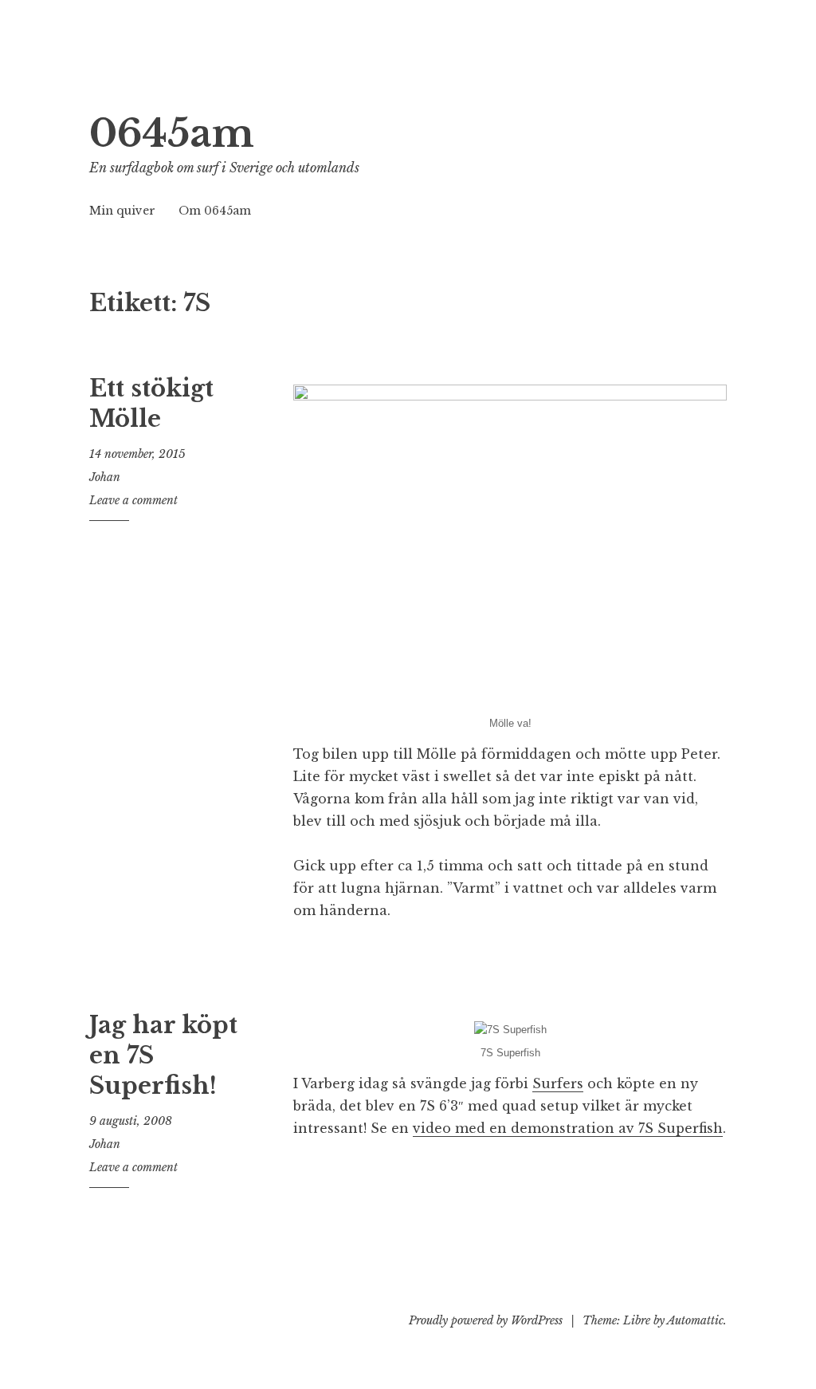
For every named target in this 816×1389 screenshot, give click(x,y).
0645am (171, 133)
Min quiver (122, 210)
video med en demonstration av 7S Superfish (568, 1128)
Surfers (557, 1083)
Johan (104, 477)
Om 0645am (214, 210)
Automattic (695, 1320)
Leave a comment (133, 500)
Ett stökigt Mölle (151, 403)
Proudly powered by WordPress (486, 1320)
